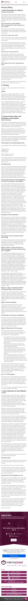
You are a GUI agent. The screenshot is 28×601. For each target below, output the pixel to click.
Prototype (10, 533)
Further (14, 540)
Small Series (19, 533)
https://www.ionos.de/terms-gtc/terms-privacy (14, 99)
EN (23, 2)
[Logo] (6, 2)
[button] (2, 598)
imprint (11, 599)
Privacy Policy (17, 599)
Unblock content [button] (14, 556)
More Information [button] (14, 558)
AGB (22, 599)
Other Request (15, 536)
